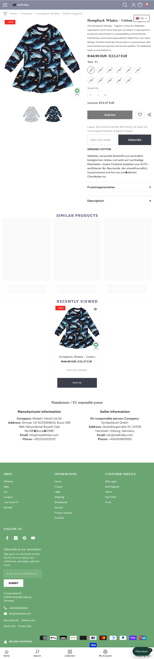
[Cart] (140, 5)
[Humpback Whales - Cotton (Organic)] (77, 327)
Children (8, 481)
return (108, 491)
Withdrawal (60, 502)
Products (26, 13)
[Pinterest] (24, 538)
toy (5, 491)
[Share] (148, 114)
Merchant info (11, 620)
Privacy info (24, 626)
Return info (10, 626)
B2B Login (110, 481)
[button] (141, 18)
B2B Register (112, 486)
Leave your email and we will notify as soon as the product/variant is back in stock (117, 129)
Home (13, 13)
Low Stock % (11, 502)
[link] (140, 114)
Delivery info (28, 620)
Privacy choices (63, 512)
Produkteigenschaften (101, 187)
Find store (142, 651)
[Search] (125, 5)
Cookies (59, 517)
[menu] (5, 5)
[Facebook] (7, 538)
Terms (57, 481)
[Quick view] (95, 309)
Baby (6, 486)
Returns (58, 507)
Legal (57, 491)
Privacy (58, 486)
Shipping (59, 497)
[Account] (133, 4)
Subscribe (134, 139)
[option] (42, 57)
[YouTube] (33, 538)
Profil (108, 502)
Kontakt (8, 507)
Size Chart (110, 497)
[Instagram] (15, 538)
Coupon (8, 497)
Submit (13, 583)
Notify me (77, 382)
